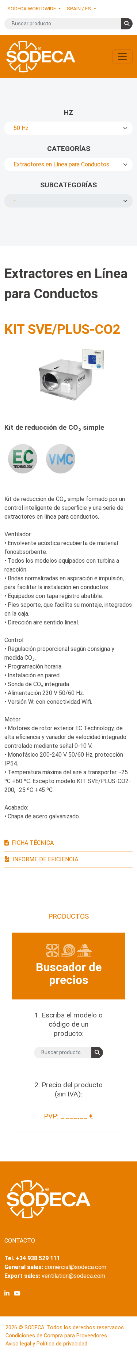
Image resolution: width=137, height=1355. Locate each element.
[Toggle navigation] (122, 56)
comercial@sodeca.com (75, 1267)
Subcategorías (68, 185)
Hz (68, 112)
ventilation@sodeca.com (73, 1275)
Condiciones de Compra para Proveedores (56, 1336)
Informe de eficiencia (45, 859)
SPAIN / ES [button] (79, 8)
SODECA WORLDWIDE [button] (32, 8)
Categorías (68, 148)
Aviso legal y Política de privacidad (46, 1344)
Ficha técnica (33, 842)
